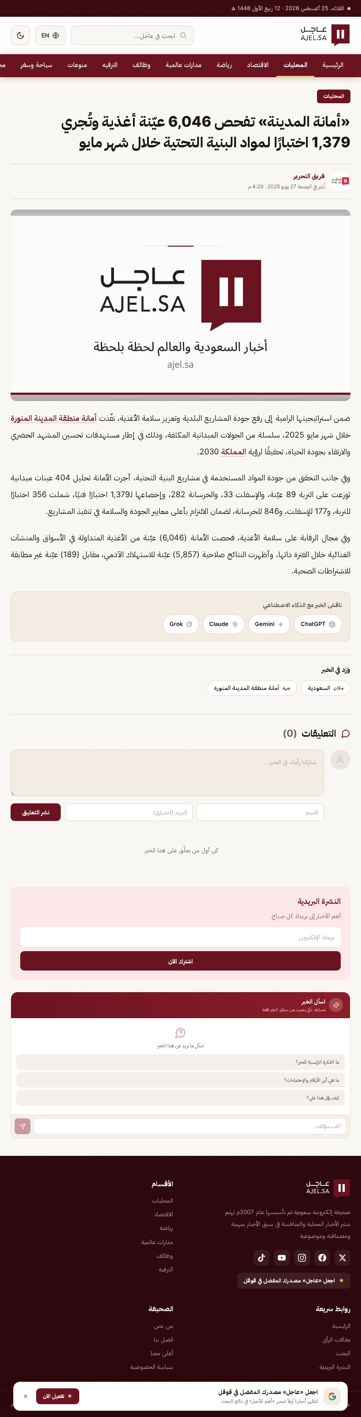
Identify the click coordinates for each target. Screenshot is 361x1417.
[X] (342, 1258)
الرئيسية (332, 65)
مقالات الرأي (336, 1339)
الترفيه (110, 65)
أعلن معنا (162, 1353)
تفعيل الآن (58, 1396)
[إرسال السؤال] (22, 1126)
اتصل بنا (163, 1339)
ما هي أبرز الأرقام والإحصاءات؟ (311, 1080)
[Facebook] (322, 1258)
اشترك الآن (180, 961)
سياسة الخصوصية (151, 1366)
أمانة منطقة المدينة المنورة (54, 418)
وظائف (142, 65)
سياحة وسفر (36, 65)
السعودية (326, 687)
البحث (343, 1353)
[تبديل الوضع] (20, 35)
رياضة (224, 65)
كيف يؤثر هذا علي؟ (323, 1098)
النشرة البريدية (335, 1366)
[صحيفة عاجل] (325, 35)
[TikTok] (261, 1258)
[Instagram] (302, 1258)
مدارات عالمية (184, 65)
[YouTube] (282, 1258)
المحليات (295, 65)
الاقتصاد (258, 65)
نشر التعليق (35, 812)
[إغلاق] (25, 1396)
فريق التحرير (309, 176)
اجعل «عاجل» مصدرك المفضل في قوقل (293, 1280)
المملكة (233, 451)
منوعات (77, 65)
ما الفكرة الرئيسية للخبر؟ (317, 1062)
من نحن (163, 1325)
